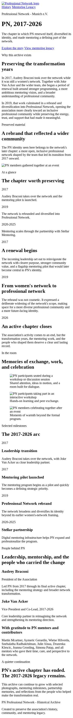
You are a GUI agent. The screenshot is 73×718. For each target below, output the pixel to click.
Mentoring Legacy (24, 7)
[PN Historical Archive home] (20, 3)
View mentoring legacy (39, 48)
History (6, 7)
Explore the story (13, 48)
